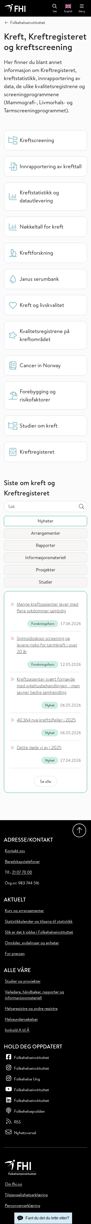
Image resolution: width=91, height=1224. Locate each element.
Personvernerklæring (22, 1205)
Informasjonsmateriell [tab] (45, 557)
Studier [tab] (45, 582)
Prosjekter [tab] (45, 570)
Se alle (45, 781)
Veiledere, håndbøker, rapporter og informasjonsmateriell (34, 994)
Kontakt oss (15, 850)
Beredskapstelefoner (22, 861)
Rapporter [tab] (45, 545)
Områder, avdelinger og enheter (32, 942)
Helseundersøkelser (21, 1019)
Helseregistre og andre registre (31, 1008)
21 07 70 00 (22, 872)
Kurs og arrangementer (24, 910)
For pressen (15, 953)
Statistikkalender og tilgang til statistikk (39, 921)
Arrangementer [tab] (45, 533)
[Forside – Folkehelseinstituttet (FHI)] (15, 8)
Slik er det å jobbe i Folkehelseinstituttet (39, 932)
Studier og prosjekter (23, 981)
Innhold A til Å (17, 1030)
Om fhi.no (13, 1184)
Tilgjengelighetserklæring (26, 1194)
